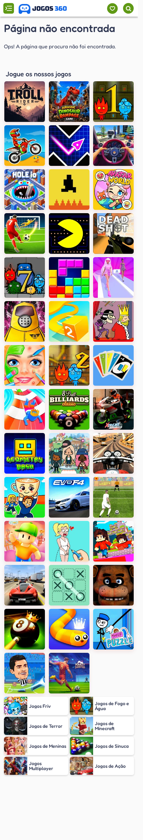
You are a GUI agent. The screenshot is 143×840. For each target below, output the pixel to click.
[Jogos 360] (43, 9)
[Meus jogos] (112, 8)
